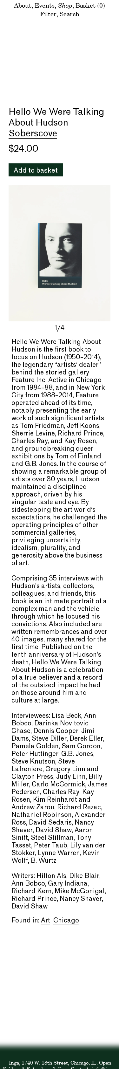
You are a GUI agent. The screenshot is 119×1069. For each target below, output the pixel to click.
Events (45, 5)
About (22, 5)
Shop (65, 5)
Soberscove (33, 133)
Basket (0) (90, 5)
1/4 (59, 328)
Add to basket (36, 171)
